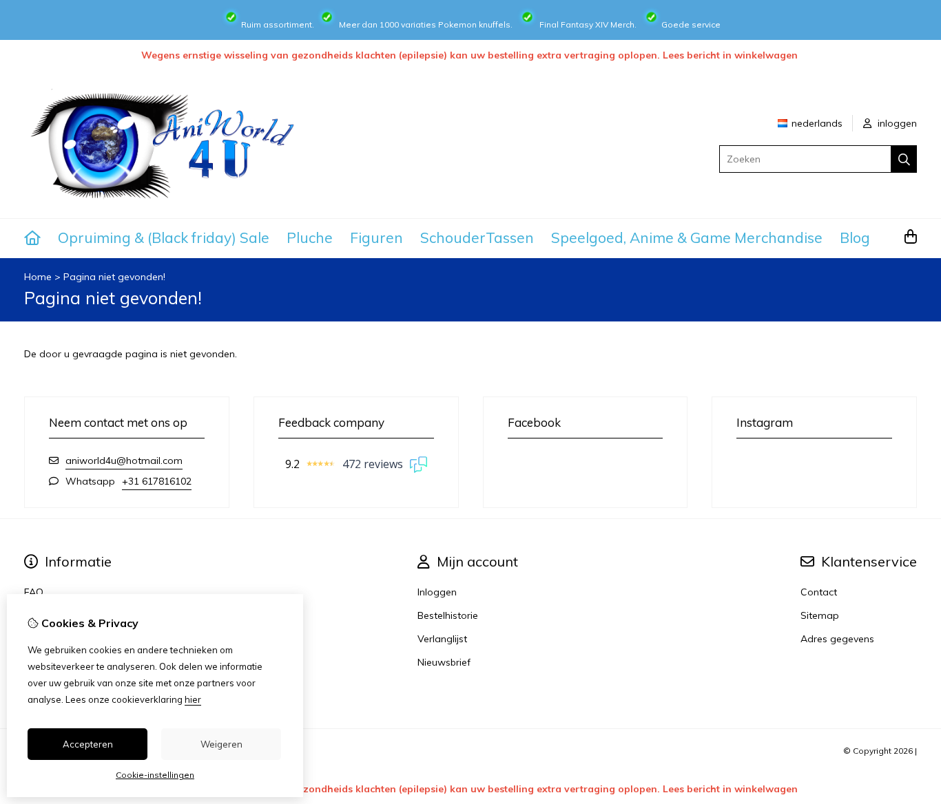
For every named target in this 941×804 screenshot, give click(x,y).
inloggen (896, 123)
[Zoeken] (904, 159)
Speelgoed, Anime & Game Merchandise (687, 237)
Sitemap (819, 615)
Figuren (376, 237)
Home (38, 277)
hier (193, 699)
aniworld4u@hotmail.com (124, 460)
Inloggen (437, 592)
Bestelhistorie (447, 615)
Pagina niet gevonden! (114, 277)
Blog (855, 237)
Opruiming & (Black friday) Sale (163, 237)
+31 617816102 (157, 481)
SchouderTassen (477, 237)
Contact (818, 592)
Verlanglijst (442, 639)
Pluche (310, 237)
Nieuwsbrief (443, 662)
